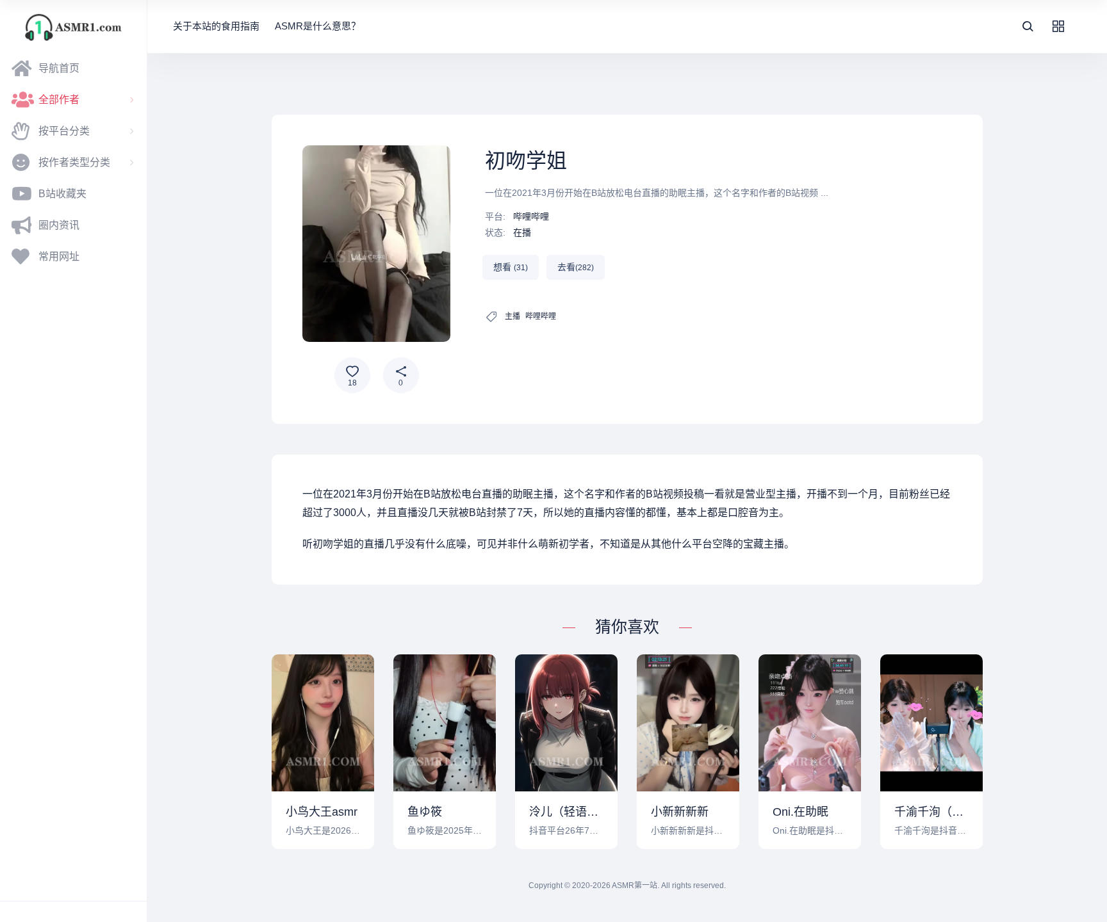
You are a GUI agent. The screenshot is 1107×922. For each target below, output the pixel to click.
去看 (575, 267)
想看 (510, 267)
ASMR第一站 (634, 885)
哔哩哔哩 (531, 216)
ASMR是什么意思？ (318, 25)
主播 (512, 316)
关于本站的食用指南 (216, 25)
